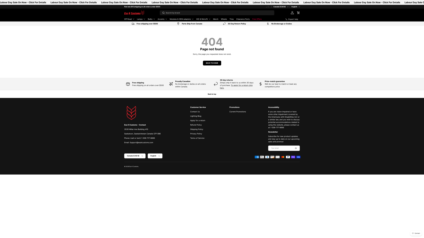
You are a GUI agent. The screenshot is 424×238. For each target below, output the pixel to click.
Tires (232, 19)
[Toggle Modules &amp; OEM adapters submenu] (192, 19)
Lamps (140, 19)
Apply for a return (197, 120)
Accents (161, 19)
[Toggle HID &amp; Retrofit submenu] (209, 19)
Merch (215, 19)
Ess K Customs (133, 166)
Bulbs (150, 19)
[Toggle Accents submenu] (166, 19)
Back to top (212, 94)
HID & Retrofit (202, 19)
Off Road (128, 19)
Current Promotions (237, 112)
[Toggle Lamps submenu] (144, 19)
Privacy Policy (196, 134)
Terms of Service (197, 138)
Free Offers (257, 19)
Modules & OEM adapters (180, 19)
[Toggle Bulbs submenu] (154, 19)
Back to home (212, 63)
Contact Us (195, 112)
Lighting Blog (195, 116)
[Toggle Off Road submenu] (133, 19)
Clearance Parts (243, 19)
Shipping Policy (196, 129)
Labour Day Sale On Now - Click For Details (23, 2)
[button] (298, 12)
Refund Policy (196, 125)
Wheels (224, 19)
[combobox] (217, 12)
